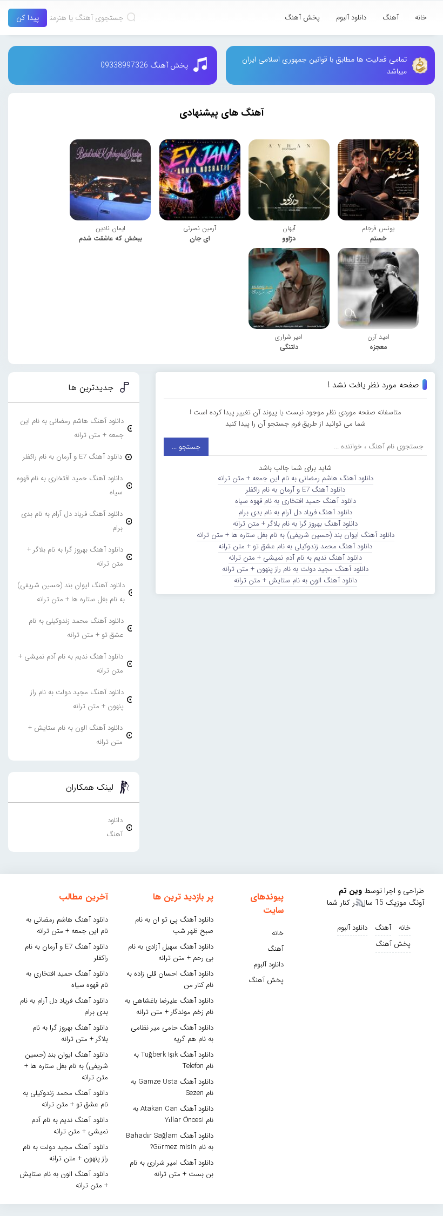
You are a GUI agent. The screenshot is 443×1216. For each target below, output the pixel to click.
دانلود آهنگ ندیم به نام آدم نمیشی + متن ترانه (295, 557)
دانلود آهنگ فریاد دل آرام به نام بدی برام (295, 512)
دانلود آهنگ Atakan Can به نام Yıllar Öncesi (173, 1114)
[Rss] (359, 901)
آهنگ (390, 17)
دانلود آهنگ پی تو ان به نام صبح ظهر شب (174, 925)
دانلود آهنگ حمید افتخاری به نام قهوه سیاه (295, 501)
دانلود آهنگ (114, 827)
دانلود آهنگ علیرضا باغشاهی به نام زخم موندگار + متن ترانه (169, 1006)
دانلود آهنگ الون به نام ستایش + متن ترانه (295, 580)
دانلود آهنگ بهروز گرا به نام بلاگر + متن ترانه (295, 523)
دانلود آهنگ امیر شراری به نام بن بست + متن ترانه (171, 1168)
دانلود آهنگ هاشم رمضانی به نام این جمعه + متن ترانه (295, 478)
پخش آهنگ (302, 17)
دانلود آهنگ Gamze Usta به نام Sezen (172, 1087)
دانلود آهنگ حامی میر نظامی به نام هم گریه (172, 1033)
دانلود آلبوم (351, 17)
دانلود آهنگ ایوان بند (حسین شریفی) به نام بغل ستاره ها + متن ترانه (295, 535)
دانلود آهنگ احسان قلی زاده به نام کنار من (169, 979)
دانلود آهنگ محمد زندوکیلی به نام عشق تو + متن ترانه (295, 546)
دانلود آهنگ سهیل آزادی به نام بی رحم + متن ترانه (170, 952)
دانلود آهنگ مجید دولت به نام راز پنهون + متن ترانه (295, 569)
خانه (421, 17)
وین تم (350, 891)
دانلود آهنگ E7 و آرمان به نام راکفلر (295, 489)
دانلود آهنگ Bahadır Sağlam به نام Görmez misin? (169, 1141)
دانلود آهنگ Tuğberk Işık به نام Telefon (173, 1060)
